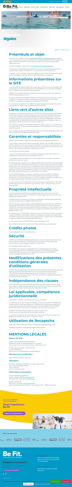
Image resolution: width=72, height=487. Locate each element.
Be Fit (21, 7)
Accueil (57, 49)
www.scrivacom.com (29, 383)
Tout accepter (55, 481)
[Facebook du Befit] (3, 474)
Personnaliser (28, 484)
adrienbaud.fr (30, 379)
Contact (67, 7)
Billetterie (7, 1)
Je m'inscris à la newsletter (11, 470)
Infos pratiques (60, 7)
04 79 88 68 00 (44, 461)
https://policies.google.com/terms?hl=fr (34, 327)
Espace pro (52, 7)
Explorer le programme (13, 413)
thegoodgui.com (29, 377)
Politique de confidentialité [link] (42, 484)
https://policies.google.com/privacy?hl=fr (44, 324)
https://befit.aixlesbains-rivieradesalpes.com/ (42, 58)
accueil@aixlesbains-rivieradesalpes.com (41, 66)
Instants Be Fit (44, 7)
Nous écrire (40, 470)
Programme (27, 7)
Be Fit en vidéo (35, 7)
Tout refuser (66, 481)
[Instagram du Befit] (6, 474)
